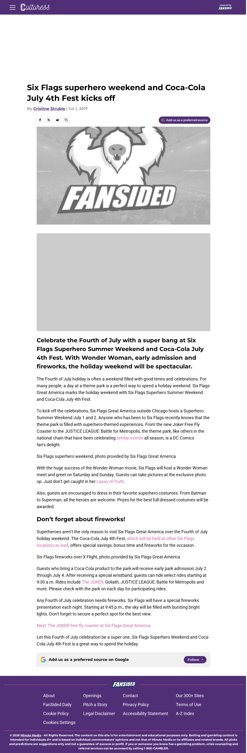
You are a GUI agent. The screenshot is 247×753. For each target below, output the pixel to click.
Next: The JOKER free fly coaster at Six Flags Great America (94, 625)
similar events (130, 437)
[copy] (66, 120)
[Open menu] (12, 7)
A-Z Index (185, 713)
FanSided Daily (57, 704)
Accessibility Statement (145, 713)
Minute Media (31, 735)
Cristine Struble (49, 108)
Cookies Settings (59, 722)
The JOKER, (93, 582)
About (49, 695)
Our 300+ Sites (190, 695)
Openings (92, 695)
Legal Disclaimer (99, 713)
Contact (130, 695)
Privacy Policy (136, 704)
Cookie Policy (56, 713)
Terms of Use (188, 704)
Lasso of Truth (110, 481)
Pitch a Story (95, 704)
